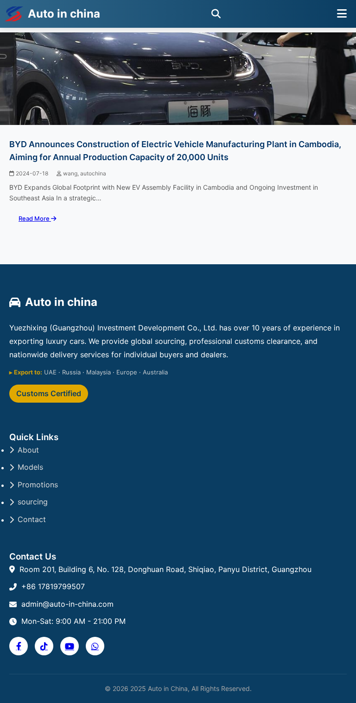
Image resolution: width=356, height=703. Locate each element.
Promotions (38, 484)
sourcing (33, 501)
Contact (32, 519)
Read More (35, 218)
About (28, 449)
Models (30, 467)
